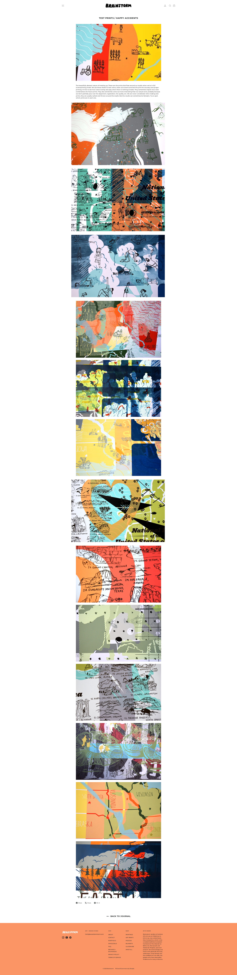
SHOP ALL (129, 949)
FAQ (109, 946)
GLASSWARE (130, 946)
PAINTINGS (129, 934)
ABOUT (110, 934)
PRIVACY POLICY (113, 954)
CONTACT (111, 937)
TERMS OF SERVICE (114, 957)
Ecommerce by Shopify (127, 968)
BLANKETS (129, 943)
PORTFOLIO (112, 940)
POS (116, 968)
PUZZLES (129, 940)
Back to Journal (120, 916)
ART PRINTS (129, 937)
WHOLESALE (112, 943)
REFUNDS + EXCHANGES (112, 950)
